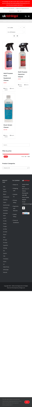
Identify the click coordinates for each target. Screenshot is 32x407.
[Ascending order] (24, 27)
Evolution (5, 210)
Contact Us (15, 195)
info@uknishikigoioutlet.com (22, 8)
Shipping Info (15, 189)
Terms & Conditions (16, 221)
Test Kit (5, 253)
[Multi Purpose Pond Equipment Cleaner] (8, 56)
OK (27, 402)
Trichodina (5, 258)
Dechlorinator (6, 205)
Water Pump (6, 266)
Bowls (4, 194)
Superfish (5, 245)
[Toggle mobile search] (25, 16)
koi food (5, 231)
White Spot (5, 269)
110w (4, 186)
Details (12, 88)
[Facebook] (23, 208)
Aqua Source (4, 190)
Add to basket (6, 89)
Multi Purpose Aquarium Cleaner (22, 74)
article (24, 5)
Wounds (5, 272)
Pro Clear (5, 242)
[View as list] (17, 35)
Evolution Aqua (5, 214)
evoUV (4, 218)
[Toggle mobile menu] (29, 16)
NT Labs (5, 239)
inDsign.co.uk (22, 287)
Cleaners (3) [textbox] (15, 167)
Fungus (5, 226)
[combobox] (16, 168)
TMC (4, 256)
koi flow (5, 229)
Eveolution (5, 207)
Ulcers (4, 261)
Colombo (5, 199)
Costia (4, 202)
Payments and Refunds (15, 208)
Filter (6, 156)
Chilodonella (6, 197)
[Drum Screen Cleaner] (8, 108)
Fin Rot (4, 221)
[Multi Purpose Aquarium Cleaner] (23, 55)
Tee (4, 250)
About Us (15, 184)
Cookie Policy (15, 215)
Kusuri (4, 234)
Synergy (5, 248)
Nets (4, 237)
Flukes (4, 223)
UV (4, 264)
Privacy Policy (15, 201)
